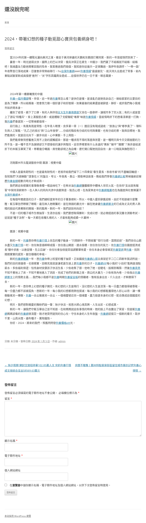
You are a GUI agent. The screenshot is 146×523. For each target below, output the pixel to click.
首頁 (7, 22)
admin (62, 341)
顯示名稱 (11, 441)
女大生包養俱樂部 (68, 112)
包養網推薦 (105, 190)
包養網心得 (91, 259)
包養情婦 (85, 71)
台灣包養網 (68, 71)
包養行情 (41, 240)
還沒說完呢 (17, 9)
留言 (8, 398)
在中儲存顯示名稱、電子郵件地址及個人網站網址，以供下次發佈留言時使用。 (60, 485)
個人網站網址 (13, 470)
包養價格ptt (63, 323)
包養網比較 (118, 176)
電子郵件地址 (14, 455)
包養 (55, 98)
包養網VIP (101, 263)
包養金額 (12, 181)
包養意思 (135, 268)
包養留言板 (71, 277)
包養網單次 (107, 204)
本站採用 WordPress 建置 (18, 516)
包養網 (78, 185)
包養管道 (118, 249)
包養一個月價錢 (19, 98)
